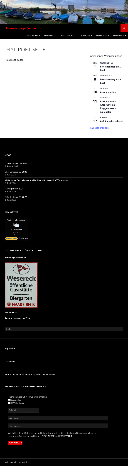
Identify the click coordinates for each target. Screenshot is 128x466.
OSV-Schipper (17, 403)
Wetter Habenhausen (16, 220)
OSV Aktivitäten (66, 35)
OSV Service (118, 35)
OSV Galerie (85, 35)
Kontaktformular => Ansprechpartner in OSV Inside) (30, 374)
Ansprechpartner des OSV (18, 318)
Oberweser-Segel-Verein (20, 28)
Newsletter (15, 399)
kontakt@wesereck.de (15, 257)
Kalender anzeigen (99, 127)
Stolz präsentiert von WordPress (18, 462)
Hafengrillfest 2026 (14, 188)
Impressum (10, 348)
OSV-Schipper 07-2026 (16, 171)
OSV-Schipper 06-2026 (16, 197)
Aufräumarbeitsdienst (111, 121)
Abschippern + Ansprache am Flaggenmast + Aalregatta (108, 106)
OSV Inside (48, 35)
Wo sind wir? (11, 312)
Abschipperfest (108, 92)
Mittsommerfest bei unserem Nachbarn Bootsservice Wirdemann (36, 180)
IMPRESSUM (65, 436)
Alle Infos (24, 239)
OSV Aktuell (32, 35)
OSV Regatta (101, 35)
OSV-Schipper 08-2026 (16, 163)
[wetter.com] (11, 239)
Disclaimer (10, 361)
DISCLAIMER (48, 436)
